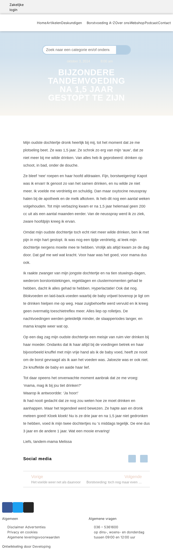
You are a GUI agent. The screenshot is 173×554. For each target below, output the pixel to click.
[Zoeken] (123, 50)
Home (41, 23)
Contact (164, 23)
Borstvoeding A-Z (101, 23)
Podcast (151, 23)
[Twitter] (18, 507)
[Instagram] (28, 507)
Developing (41, 546)
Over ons (122, 23)
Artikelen (54, 23)
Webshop (137, 23)
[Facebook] (7, 507)
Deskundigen (71, 23)
